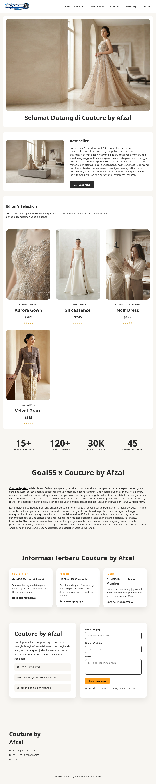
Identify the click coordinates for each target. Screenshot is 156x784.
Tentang (131, 6)
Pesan (88, 656)
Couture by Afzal (75, 6)
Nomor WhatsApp (94, 643)
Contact (146, 6)
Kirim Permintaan (97, 681)
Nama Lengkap (92, 629)
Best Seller (97, 6)
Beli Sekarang (82, 185)
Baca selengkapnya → (25, 597)
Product (115, 6)
